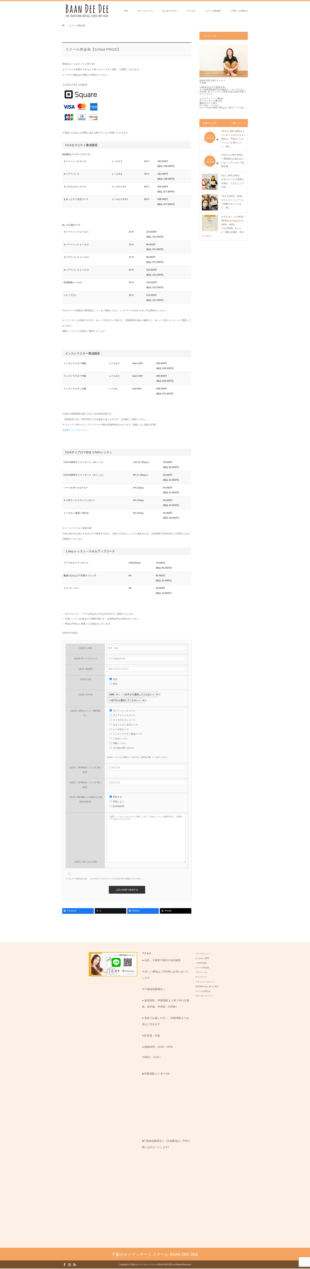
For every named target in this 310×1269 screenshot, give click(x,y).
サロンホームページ (204, 996)
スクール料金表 (213, 11)
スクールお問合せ (203, 991)
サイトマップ (201, 977)
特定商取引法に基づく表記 (207, 986)
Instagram (69, 1264)
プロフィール (201, 972)
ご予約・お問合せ (239, 11)
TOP (125, 11)
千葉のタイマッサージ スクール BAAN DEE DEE (155, 1254)
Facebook (64, 1264)
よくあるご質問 (202, 958)
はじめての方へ (170, 11)
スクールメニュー (203, 953)
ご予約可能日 (201, 963)
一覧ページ (236, 123)
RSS (74, 1264)
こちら (97, 310)
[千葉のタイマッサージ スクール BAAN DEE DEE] (86, 10)
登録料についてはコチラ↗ (75, 430)
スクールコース (145, 11)
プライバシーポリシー (205, 982)
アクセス (191, 11)
